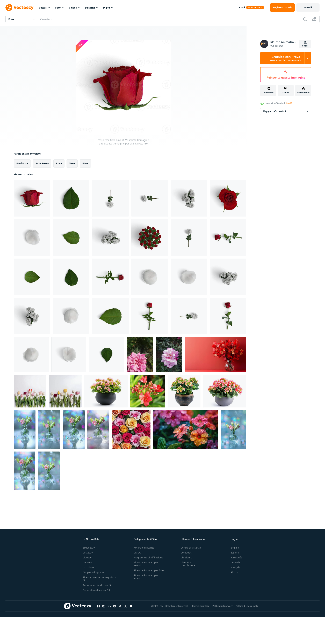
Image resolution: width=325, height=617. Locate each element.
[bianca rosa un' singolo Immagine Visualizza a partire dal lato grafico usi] (149, 198)
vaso (72, 163)
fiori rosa (22, 163)
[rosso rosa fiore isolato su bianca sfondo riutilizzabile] (149, 316)
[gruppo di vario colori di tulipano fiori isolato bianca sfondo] (30, 391)
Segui (305, 45)
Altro (233, 572)
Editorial (90, 7)
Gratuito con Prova (285, 58)
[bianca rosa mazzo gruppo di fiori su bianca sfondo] (228, 277)
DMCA (137, 552)
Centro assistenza (191, 547)
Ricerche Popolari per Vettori (146, 564)
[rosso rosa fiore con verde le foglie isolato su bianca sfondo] (228, 316)
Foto (58, 7)
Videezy (87, 557)
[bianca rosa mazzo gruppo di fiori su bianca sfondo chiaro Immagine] (32, 316)
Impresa (87, 562)
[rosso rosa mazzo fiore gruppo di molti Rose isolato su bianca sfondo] (149, 237)
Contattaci (186, 552)
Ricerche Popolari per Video (146, 577)
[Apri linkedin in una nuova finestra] (109, 606)
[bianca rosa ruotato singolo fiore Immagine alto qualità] (110, 198)
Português (236, 557)
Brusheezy (89, 547)
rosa (59, 163)
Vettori (43, 7)
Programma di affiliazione (148, 557)
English (234, 547)
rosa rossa (42, 163)
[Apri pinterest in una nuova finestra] (114, 606)
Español (235, 552)
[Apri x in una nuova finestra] (125, 606)
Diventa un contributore (188, 564)
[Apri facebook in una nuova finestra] (98, 606)
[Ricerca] (305, 19)
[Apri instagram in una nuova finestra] (103, 606)
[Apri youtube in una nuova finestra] (131, 606)
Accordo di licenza (144, 547)
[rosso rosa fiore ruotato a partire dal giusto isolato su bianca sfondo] (110, 277)
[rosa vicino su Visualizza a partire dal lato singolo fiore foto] (140, 354)
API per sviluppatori (94, 572)
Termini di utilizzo (201, 605)
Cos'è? (289, 103)
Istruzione (88, 567)
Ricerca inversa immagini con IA (100, 579)
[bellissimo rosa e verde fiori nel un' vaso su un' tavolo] (24, 429)
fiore (85, 163)
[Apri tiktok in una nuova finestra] (120, 606)
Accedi (308, 7)
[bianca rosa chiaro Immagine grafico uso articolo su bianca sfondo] (189, 316)
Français (235, 567)
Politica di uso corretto (247, 605)
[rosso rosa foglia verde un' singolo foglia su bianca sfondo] (110, 316)
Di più (106, 7)
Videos (73, 7)
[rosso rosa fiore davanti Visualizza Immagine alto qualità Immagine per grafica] (32, 198)
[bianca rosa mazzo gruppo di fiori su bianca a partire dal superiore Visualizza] (189, 198)
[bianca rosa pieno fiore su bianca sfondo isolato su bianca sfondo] (189, 237)
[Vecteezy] (19, 7)
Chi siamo (186, 557)
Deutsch (235, 562)
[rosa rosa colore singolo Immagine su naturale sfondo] (169, 354)
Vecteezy (88, 552)
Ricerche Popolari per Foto (149, 570)
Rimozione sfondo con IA (97, 585)
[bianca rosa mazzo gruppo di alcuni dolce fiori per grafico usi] (110, 237)
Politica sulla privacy (222, 605)
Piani (242, 7)
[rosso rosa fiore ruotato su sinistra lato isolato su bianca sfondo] (228, 237)
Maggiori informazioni (274, 111)
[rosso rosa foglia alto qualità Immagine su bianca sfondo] (71, 198)
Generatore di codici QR (96, 590)
